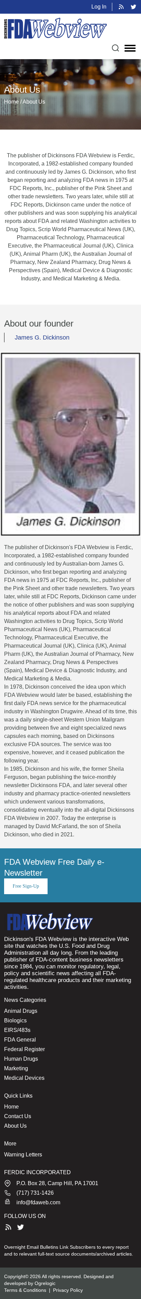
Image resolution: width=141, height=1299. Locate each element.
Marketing (16, 1068)
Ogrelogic (45, 1283)
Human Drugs (21, 1059)
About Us (15, 1126)
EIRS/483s (17, 1030)
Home (11, 1107)
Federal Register (24, 1049)
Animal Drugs (20, 1011)
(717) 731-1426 (35, 1193)
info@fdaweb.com (38, 1202)
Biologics (15, 1020)
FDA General (20, 1040)
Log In (98, 7)
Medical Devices (24, 1078)
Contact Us (17, 1116)
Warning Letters (23, 1154)
